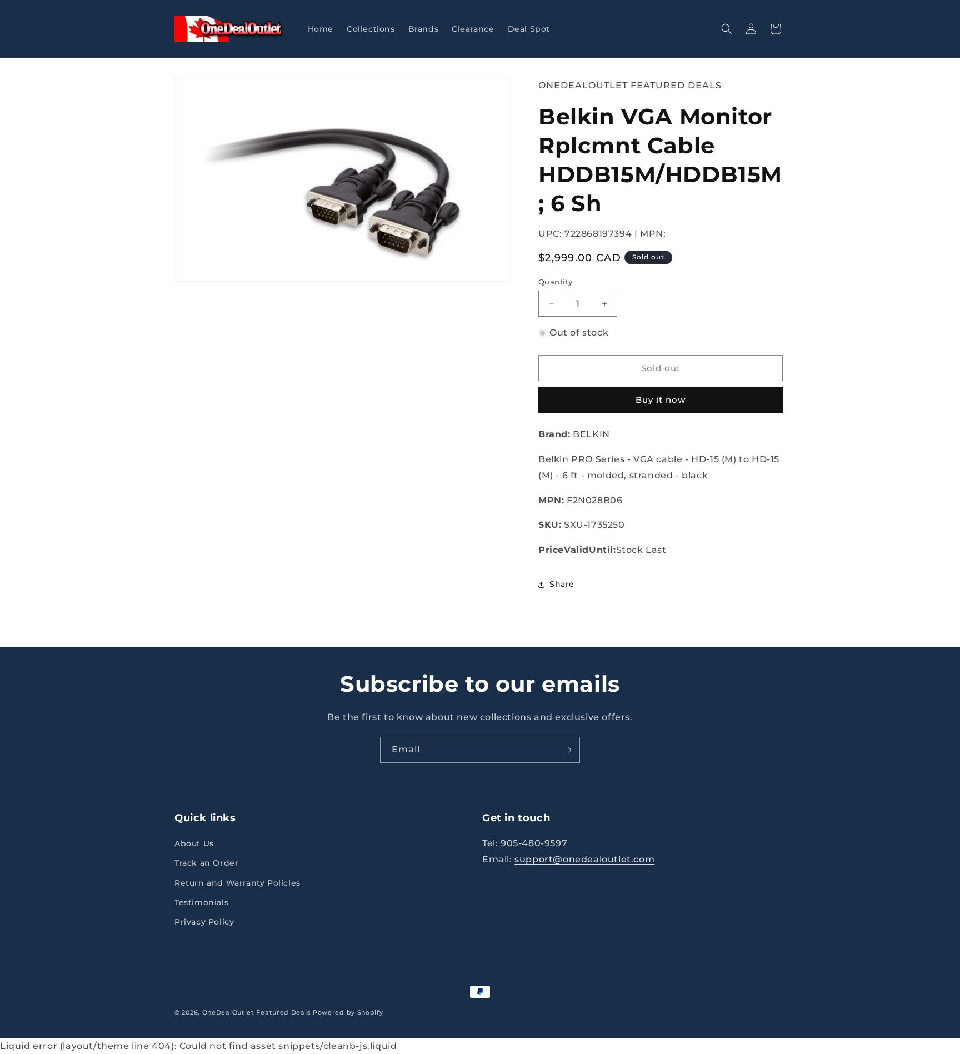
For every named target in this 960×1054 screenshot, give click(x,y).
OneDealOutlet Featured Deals (630, 85)
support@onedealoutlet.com (584, 859)
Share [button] (561, 584)
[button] (726, 29)
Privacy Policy (204, 922)
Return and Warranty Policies (237, 883)
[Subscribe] (567, 750)
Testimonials (201, 902)
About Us (194, 843)
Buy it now (661, 399)
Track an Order (206, 863)
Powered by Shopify (348, 1012)
